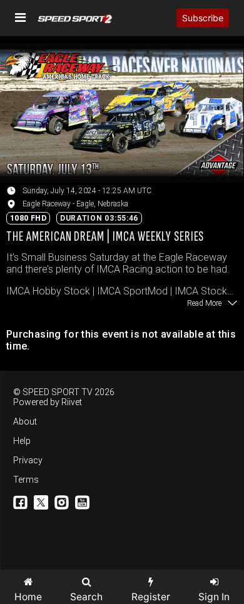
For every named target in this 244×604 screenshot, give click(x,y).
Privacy (28, 460)
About (25, 421)
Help (22, 441)
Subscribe (202, 18)
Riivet (71, 402)
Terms (26, 480)
